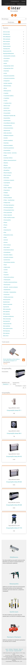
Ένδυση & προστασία (7, 304)
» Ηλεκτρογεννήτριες (7, 125)
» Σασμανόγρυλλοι (7, 230)
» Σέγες (4, 232)
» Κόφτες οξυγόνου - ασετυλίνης (10, 152)
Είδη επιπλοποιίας (7, 318)
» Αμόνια (5, 63)
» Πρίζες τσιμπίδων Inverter (9, 217)
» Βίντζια (5, 88)
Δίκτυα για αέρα (6, 31)
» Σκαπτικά (5, 239)
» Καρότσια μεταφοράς (8, 145)
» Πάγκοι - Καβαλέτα (7, 187)
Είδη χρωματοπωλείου (8, 328)
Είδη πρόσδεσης (6, 326)
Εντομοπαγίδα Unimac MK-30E (14, 505)
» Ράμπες (5, 222)
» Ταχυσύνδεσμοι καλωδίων (9, 262)
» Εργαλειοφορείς (7, 120)
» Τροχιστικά (5, 274)
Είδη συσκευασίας (7, 309)
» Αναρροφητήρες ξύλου (8, 68)
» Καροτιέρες (6, 143)
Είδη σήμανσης (6, 333)
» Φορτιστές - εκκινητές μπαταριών (10, 287)
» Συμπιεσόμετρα (6, 252)
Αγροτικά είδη (6, 306)
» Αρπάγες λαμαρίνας (7, 83)
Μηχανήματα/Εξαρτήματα (8, 53)
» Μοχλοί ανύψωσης (7, 172)
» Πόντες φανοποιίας (7, 212)
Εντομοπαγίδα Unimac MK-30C (14, 482)
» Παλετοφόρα (6, 195)
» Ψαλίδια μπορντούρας (8, 297)
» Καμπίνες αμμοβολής (8, 140)
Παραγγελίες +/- (6, 384)
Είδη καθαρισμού (6, 36)
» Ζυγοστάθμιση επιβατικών (9, 123)
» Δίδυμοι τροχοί (6, 105)
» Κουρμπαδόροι (6, 150)
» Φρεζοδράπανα (6, 289)
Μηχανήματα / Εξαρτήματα (14, 637)
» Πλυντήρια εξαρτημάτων (8, 205)
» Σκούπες (5, 242)
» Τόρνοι (5, 264)
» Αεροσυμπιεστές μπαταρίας (9, 55)
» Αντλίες (5, 73)
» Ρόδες (5, 227)
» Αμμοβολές (6, 60)
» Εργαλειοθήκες (6, 118)
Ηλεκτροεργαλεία (6, 299)
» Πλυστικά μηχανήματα (8, 207)
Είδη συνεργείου (6, 41)
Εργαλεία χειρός (6, 43)
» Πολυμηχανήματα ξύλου (8, 210)
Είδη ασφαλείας (6, 311)
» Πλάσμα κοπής (6, 202)
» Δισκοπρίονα (6, 108)
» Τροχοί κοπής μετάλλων (8, 277)
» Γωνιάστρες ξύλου (7, 103)
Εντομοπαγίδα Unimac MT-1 (14, 410)
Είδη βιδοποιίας (6, 34)
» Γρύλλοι (5, 100)
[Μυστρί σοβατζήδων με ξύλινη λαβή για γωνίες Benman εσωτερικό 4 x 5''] (14, 352)
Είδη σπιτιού (5, 335)
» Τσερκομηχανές (6, 279)
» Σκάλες (5, 237)
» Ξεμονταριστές (6, 182)
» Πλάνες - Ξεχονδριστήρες (8, 200)
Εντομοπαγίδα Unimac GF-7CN (14, 528)
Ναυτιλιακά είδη (6, 321)
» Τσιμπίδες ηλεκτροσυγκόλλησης (10, 282)
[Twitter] (12, 15)
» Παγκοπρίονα (6, 190)
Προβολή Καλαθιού (21, 4)
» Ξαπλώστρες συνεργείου (8, 180)
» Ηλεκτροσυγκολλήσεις (8, 128)
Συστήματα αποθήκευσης (8, 316)
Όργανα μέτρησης (7, 46)
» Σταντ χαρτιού (6, 247)
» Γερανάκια (5, 93)
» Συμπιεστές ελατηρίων (8, 257)
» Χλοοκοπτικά (6, 294)
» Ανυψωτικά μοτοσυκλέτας (9, 78)
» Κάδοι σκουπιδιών (7, 133)
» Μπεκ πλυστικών (7, 175)
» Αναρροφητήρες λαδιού (8, 65)
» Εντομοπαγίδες (6, 113)
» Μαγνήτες (5, 162)
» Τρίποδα (5, 269)
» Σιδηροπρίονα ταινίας (8, 234)
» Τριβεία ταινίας (6, 267)
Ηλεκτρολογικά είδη (7, 323)
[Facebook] (15, 15)
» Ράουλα (5, 225)
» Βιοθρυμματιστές (7, 90)
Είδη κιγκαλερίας (6, 39)
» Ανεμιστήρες (6, 70)
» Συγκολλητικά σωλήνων (8, 249)
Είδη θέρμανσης (6, 330)
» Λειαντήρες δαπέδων (8, 157)
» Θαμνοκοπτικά (6, 130)
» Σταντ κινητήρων (7, 244)
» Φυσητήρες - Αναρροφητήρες (9, 292)
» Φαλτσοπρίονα (6, 284)
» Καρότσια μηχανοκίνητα (8, 147)
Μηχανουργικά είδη (7, 51)
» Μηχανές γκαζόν (7, 167)
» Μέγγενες (5, 165)
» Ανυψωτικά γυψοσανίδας (8, 75)
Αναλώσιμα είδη (6, 48)
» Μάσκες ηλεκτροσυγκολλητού (9, 160)
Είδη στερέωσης (6, 314)
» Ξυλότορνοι (6, 185)
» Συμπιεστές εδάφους (8, 254)
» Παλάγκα (5, 192)
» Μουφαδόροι (6, 170)
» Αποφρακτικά (6, 80)
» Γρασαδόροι (6, 98)
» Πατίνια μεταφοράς (7, 197)
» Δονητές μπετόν (6, 110)
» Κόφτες (5, 155)
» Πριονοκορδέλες (7, 220)
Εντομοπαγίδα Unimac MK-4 (14, 433)
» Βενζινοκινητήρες (7, 85)
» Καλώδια (5, 138)
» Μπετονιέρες (6, 177)
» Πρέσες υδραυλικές (7, 215)
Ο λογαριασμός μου (15, 1)
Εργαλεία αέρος (6, 302)
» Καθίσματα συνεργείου (8, 135)
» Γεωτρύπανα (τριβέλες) (8, 95)
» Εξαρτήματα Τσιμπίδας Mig (9, 115)
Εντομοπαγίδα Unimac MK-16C (14, 456)
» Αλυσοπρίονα (6, 58)
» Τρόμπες (5, 272)
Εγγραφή (23, 1)
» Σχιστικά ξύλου (6, 259)
